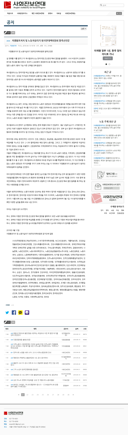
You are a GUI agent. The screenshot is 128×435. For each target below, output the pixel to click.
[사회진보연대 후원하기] (108, 198)
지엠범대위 (13, 46)
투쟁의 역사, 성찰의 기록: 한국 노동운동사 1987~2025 (108, 54)
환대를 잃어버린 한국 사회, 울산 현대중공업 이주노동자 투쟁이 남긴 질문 (107, 85)
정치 (102, 210)
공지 (10, 22)
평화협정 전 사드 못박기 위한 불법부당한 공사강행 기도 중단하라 (34, 375)
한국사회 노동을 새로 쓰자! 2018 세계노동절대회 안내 (31, 352)
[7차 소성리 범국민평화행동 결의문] (24, 369)
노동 (112, 210)
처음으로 (10, 13)
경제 (107, 210)
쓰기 (9, 33)
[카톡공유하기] (20, 312)
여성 (117, 210)
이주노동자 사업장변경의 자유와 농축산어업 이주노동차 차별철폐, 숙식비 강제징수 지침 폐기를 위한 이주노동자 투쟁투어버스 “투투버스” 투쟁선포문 (35, 346)
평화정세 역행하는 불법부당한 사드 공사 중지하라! (30, 358)
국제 (105, 213)
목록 (13, 33)
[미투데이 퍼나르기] (27, 312)
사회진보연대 (24, 5)
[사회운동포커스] (100, 76)
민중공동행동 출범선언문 (20, 340)
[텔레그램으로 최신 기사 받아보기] (108, 175)
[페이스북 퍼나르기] (14, 312)
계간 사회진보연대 (38, 13)
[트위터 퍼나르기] (7, 312)
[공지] (96, 108)
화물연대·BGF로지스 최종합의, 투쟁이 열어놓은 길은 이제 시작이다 (107, 160)
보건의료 (112, 213)
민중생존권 (120, 213)
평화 (122, 210)
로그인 (119, 13)
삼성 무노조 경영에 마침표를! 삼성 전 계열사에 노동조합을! (32, 380)
